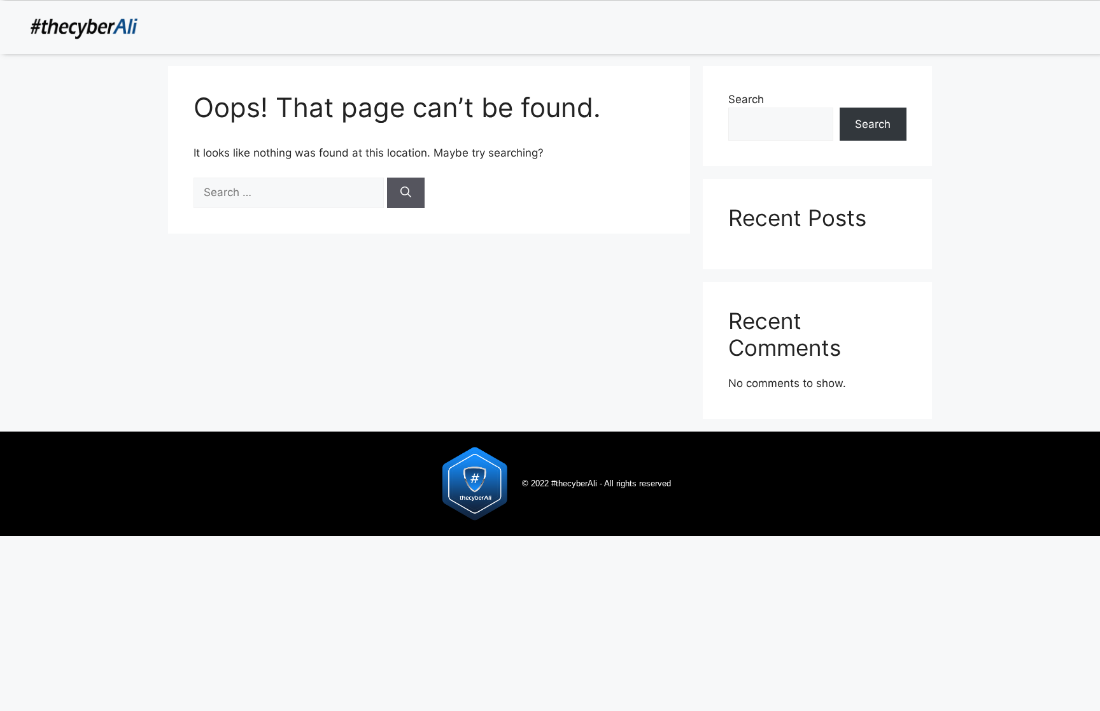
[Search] (406, 193)
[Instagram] (1052, 26)
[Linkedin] (995, 26)
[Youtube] (1081, 26)
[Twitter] (1023, 26)
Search (746, 99)
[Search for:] (290, 192)
